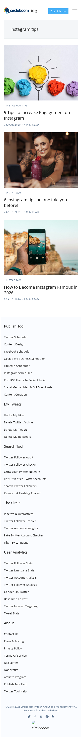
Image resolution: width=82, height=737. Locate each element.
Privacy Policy (13, 648)
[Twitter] (29, 716)
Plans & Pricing (14, 641)
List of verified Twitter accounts (25, 479)
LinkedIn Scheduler (17, 366)
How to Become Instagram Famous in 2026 (40, 289)
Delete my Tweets (15, 429)
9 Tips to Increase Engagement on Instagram (37, 115)
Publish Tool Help (15, 684)
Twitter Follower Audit (18, 457)
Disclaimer (11, 663)
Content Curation (15, 394)
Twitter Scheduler (16, 337)
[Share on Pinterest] (77, 106)
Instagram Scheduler (18, 373)
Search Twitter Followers (20, 486)
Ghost (55, 710)
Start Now (58, 11)
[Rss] (53, 716)
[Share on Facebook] (67, 106)
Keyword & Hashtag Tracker (22, 493)
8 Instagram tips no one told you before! (35, 202)
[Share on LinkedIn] (72, 106)
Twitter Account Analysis (20, 577)
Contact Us (11, 634)
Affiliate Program (15, 677)
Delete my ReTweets (17, 437)
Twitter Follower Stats (18, 563)
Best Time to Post (15, 599)
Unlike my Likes (14, 415)
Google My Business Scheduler (24, 359)
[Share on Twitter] (62, 106)
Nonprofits (11, 670)
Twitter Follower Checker (20, 464)
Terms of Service (15, 655)
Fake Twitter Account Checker (23, 535)
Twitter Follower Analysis (20, 585)
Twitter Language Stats (19, 570)
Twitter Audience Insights (21, 528)
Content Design (14, 344)
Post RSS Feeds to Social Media (25, 380)
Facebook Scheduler (17, 351)
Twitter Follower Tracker (20, 521)
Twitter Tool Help (15, 691)
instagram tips (17, 105)
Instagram (13, 193)
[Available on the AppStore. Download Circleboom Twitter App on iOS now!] (41, 726)
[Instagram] (41, 716)
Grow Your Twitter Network (22, 472)
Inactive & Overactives (18, 514)
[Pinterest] (47, 716)
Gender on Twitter (16, 592)
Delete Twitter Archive (18, 422)
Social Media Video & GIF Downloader (29, 387)
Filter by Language (16, 542)
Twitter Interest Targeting (21, 606)
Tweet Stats (11, 613)
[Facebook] (35, 716)
